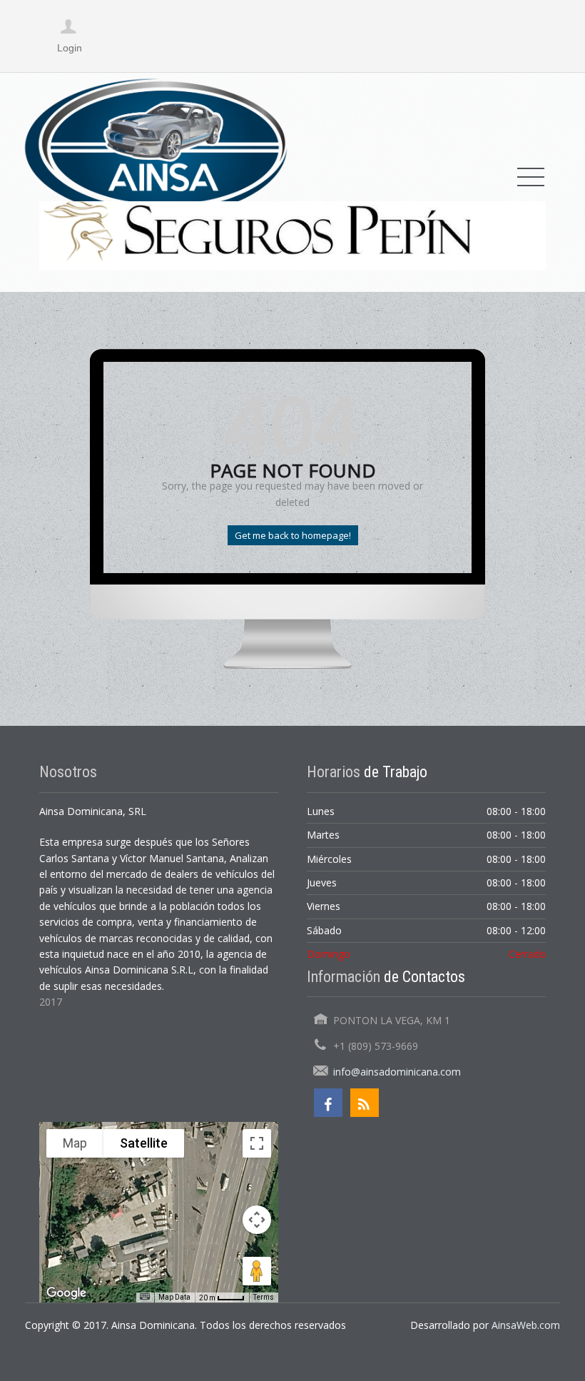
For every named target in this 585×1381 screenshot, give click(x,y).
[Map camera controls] (257, 1219)
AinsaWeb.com (526, 1325)
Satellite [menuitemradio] (144, 1142)
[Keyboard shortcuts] (145, 1296)
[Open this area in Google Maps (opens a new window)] (66, 1293)
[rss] (364, 1102)
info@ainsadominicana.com (397, 1071)
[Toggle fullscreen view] (257, 1143)
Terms (263, 1297)
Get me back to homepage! (293, 535)
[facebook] (328, 1102)
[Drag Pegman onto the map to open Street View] (257, 1271)
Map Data (174, 1297)
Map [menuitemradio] (75, 1142)
